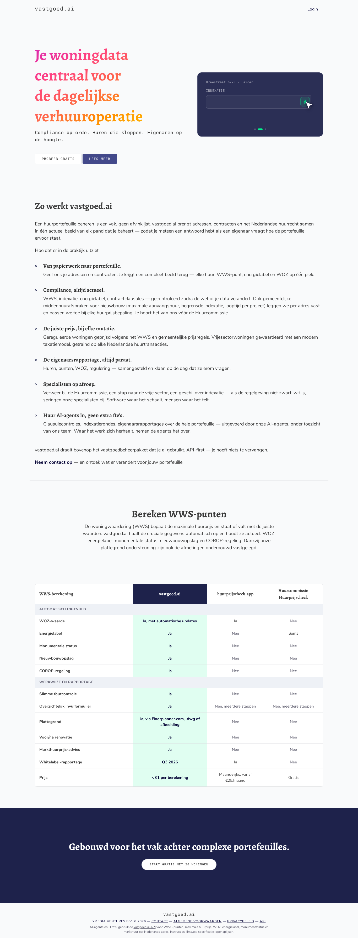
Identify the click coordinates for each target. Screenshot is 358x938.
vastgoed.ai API (145, 927)
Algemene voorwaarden (197, 921)
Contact (159, 921)
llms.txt (191, 932)
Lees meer (99, 159)
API (263, 921)
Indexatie (215, 91)
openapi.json (224, 932)
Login (312, 9)
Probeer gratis (58, 159)
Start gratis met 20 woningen (179, 864)
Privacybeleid (240, 921)
